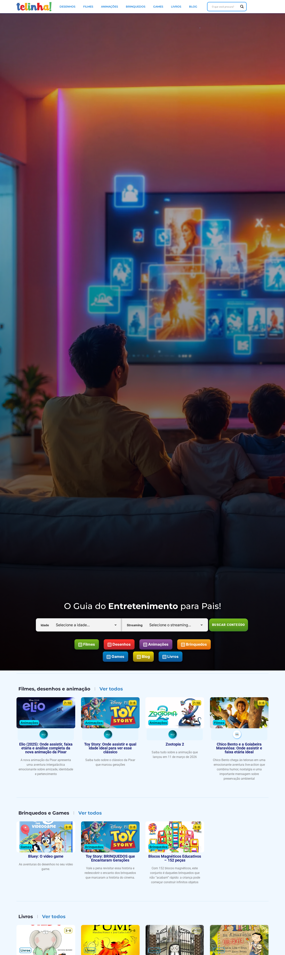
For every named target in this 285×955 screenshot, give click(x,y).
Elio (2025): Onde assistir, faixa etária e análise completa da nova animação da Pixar (46, 748)
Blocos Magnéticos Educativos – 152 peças (174, 858)
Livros (176, 6)
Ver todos (111, 689)
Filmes (88, 6)
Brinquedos (135, 6)
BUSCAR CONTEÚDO (228, 625)
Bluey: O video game (45, 856)
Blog (193, 6)
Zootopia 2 (175, 744)
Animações (109, 6)
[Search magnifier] (242, 6)
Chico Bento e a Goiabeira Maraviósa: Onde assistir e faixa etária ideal (239, 748)
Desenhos (67, 6)
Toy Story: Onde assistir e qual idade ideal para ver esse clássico (110, 748)
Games (158, 6)
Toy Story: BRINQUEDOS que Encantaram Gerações (110, 858)
